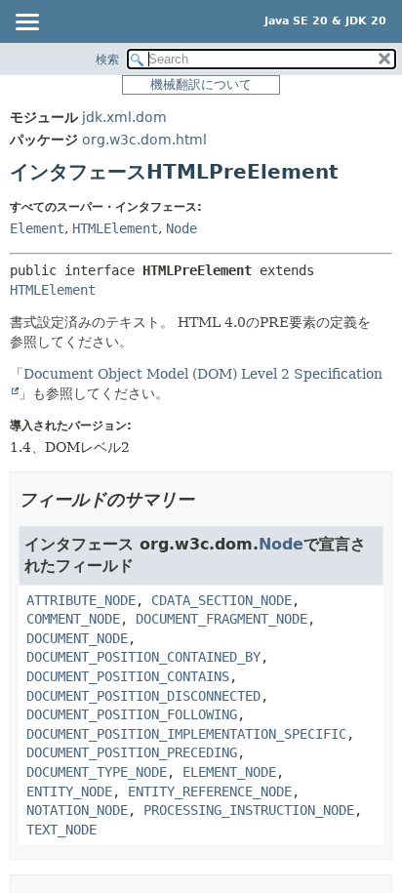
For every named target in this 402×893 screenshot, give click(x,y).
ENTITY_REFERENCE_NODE (210, 791)
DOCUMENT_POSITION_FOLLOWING (131, 714)
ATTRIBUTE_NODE (81, 600)
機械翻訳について (201, 84)
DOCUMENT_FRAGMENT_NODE (221, 619)
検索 (107, 59)
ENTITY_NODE (69, 791)
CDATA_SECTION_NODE (221, 600)
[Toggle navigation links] (26, 23)
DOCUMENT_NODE (77, 638)
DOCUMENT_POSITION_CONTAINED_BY (143, 657)
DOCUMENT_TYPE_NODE (96, 772)
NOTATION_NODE (77, 810)
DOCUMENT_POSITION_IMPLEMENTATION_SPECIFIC (186, 734)
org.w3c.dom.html (144, 139)
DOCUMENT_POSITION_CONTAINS (127, 676)
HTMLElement (115, 228)
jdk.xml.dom (124, 117)
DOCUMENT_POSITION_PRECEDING (131, 752)
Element (37, 228)
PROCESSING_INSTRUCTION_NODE (248, 810)
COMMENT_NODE (73, 619)
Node (181, 228)
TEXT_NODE (61, 829)
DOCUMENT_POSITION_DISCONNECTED (143, 696)
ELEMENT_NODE (229, 772)
